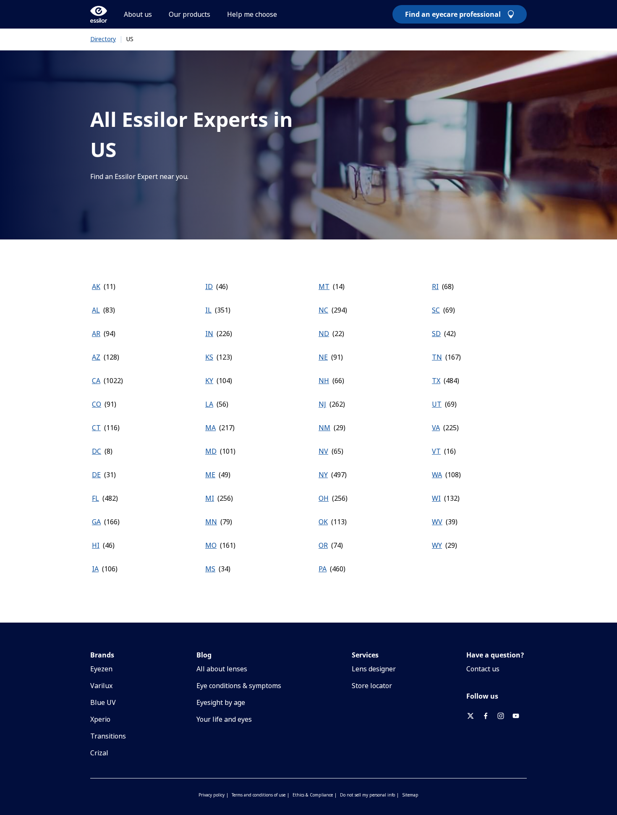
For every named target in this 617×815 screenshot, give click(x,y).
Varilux (101, 685)
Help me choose (252, 14)
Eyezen (101, 668)
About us (138, 14)
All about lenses (221, 668)
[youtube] (519, 716)
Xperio (100, 719)
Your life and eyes (224, 719)
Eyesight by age (220, 702)
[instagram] (504, 716)
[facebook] (489, 716)
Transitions (108, 736)
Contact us (482, 668)
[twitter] (473, 716)
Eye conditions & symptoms (238, 685)
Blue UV (103, 702)
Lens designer (374, 668)
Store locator (372, 685)
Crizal (99, 752)
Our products (189, 14)
